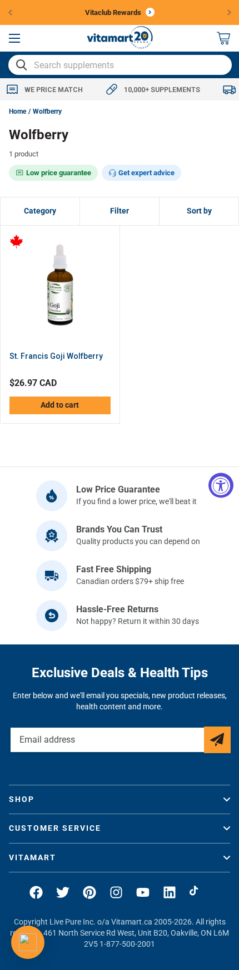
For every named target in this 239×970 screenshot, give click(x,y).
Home (17, 111)
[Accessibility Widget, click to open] (220, 485)
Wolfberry (47, 111)
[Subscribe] (217, 740)
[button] (14, 38)
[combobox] (120, 65)
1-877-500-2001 (127, 943)
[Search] (21, 65)
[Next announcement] (229, 12)
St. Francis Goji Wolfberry (56, 356)
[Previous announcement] (10, 12)
